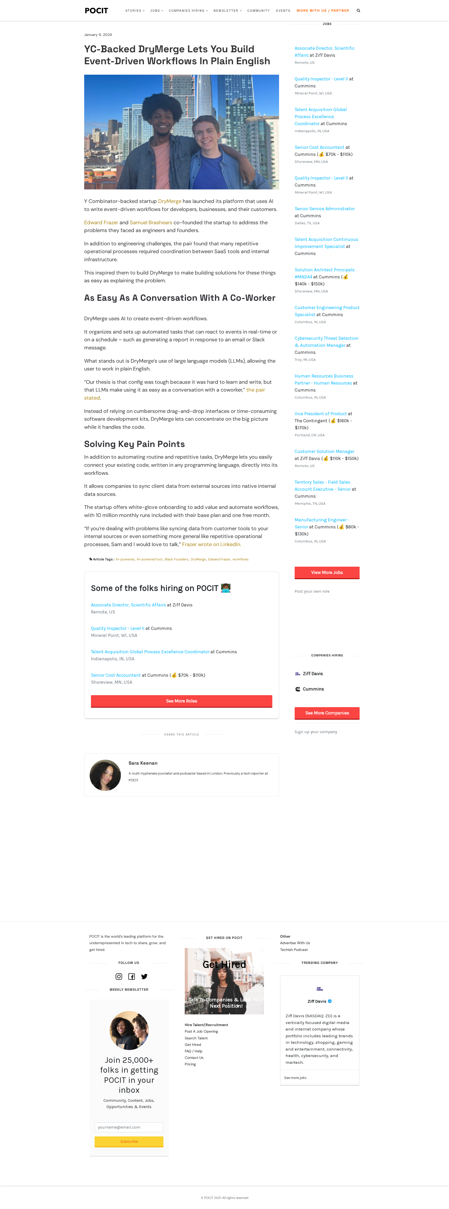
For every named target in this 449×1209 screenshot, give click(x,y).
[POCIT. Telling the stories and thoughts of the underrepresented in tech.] (96, 10)
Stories (133, 11)
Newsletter (226, 11)
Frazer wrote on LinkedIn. (211, 544)
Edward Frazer (101, 222)
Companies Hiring (187, 11)
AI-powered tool (149, 559)
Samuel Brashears (151, 222)
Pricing (190, 1064)
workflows (241, 559)
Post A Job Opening (201, 1031)
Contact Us (194, 1057)
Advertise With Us (295, 943)
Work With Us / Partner (323, 10)
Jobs (155, 11)
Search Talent (196, 1038)
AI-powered (125, 559)
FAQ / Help (193, 1051)
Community (258, 11)
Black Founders (176, 559)
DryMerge (169, 201)
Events (283, 11)
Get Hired (193, 1044)
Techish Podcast (294, 949)
